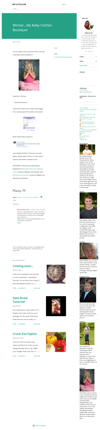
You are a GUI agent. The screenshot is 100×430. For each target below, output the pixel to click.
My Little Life (19, 4)
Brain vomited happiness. (87, 123)
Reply (19, 223)
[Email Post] (41, 197)
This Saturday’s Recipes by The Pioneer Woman (87, 118)
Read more (37, 288)
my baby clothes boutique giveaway (63, 57)
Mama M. (89, 33)
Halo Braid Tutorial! (20, 300)
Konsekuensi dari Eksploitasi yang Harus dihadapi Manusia (88, 131)
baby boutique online (23, 209)
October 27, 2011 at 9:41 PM (37, 209)
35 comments (22, 356)
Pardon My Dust (84, 136)
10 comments (22, 288)
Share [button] (55, 48)
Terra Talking (84, 108)
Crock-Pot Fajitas (25, 334)
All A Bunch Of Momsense (87, 122)
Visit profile (89, 51)
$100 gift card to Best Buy (21, 175)
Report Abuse (83, 65)
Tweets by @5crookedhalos (86, 91)
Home (15, 8)
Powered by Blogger (40, 425)
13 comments (22, 324)
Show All (83, 139)
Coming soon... (23, 266)
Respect (82, 137)
